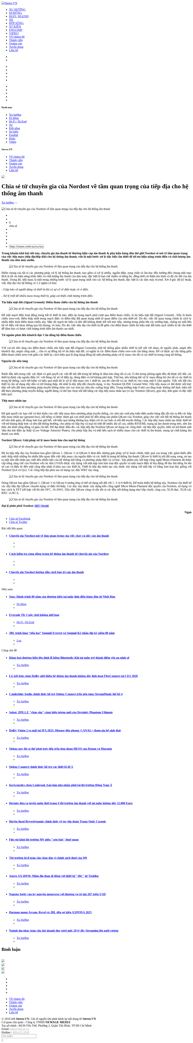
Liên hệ (13, 50)
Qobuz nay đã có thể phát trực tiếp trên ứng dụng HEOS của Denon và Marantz (60, 748)
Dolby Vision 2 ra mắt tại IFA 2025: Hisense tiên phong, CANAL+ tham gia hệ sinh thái (65, 730)
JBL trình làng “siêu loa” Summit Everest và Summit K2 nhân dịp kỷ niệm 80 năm (62, 633)
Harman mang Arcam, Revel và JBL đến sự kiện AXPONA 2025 (50, 912)
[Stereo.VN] (9, 3)
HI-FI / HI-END (19, 16)
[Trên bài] (3, 177)
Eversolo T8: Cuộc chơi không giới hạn (34, 614)
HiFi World (41, 505)
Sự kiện (13, 131)
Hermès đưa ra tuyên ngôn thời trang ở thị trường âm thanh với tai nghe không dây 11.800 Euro (70, 803)
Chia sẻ (19, 518)
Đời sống (14, 128)
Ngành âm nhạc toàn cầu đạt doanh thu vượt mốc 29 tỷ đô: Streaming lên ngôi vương (63, 930)
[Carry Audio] (3, 964)
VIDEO (14, 33)
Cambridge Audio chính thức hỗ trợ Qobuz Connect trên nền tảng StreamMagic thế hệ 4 (66, 694)
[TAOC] (3, 972)
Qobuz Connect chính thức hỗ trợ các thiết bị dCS (41, 766)
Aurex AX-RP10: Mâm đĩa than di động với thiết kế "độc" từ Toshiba (54, 876)
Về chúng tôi (17, 36)
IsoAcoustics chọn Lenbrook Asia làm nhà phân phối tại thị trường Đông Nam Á (60, 785)
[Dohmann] (3, 961)
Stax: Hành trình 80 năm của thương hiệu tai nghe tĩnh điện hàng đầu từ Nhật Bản (62, 596)
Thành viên (16, 40)
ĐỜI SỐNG (16, 23)
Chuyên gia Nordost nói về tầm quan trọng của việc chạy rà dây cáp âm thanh (59, 535)
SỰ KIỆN (15, 26)
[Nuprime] (3, 968)
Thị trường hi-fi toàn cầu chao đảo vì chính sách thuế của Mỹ (48, 857)
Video (12, 141)
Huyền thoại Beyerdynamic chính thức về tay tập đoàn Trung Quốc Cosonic (57, 821)
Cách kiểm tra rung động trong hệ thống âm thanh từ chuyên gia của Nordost (59, 553)
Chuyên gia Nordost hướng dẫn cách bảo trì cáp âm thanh (46, 572)
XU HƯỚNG (17, 9)
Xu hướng (15, 114)
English (13, 135)
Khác (12, 138)
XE (11, 19)
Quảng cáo (15, 43)
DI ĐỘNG (15, 13)
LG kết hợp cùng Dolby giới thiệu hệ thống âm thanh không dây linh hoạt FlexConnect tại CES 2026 (73, 676)
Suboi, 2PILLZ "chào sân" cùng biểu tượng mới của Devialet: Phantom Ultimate (61, 712)
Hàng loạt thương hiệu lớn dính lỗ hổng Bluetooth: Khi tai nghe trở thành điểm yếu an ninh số (69, 657)
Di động (14, 118)
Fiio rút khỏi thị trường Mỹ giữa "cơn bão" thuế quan (44, 839)
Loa (19, 640)
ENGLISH (15, 29)
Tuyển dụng (16, 46)
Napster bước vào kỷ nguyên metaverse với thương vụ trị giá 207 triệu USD (57, 894)
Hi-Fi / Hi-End (18, 121)
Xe (11, 124)
